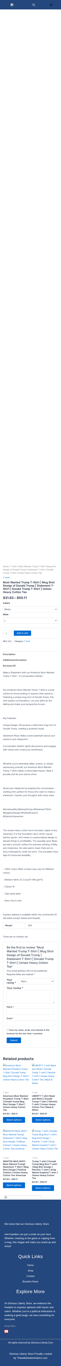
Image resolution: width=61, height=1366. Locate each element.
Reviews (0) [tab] (9, 665)
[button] (51, 4)
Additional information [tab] (15, 660)
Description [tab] (9, 654)
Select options (14, 1120)
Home (6, 566)
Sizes (5, 614)
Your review (15, 988)
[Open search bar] (33, 5)
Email (10, 1018)
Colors (6, 603)
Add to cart (22, 633)
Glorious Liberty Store (21, 1353)
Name (10, 1007)
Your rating (11, 981)
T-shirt (14, 566)
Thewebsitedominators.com (32, 1358)
